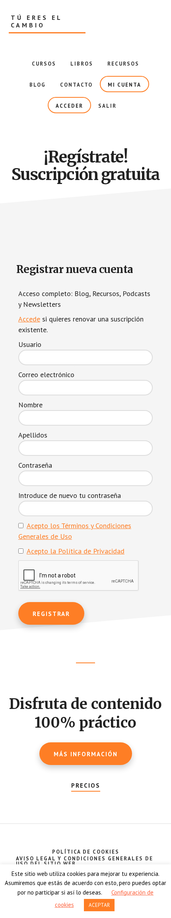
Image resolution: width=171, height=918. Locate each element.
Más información (86, 754)
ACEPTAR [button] (99, 905)
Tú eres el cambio (36, 21)
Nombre (30, 404)
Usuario (29, 344)
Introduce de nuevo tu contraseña (69, 495)
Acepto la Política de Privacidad (75, 551)
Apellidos (32, 435)
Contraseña (35, 465)
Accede (29, 318)
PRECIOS (85, 785)
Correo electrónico (46, 374)
